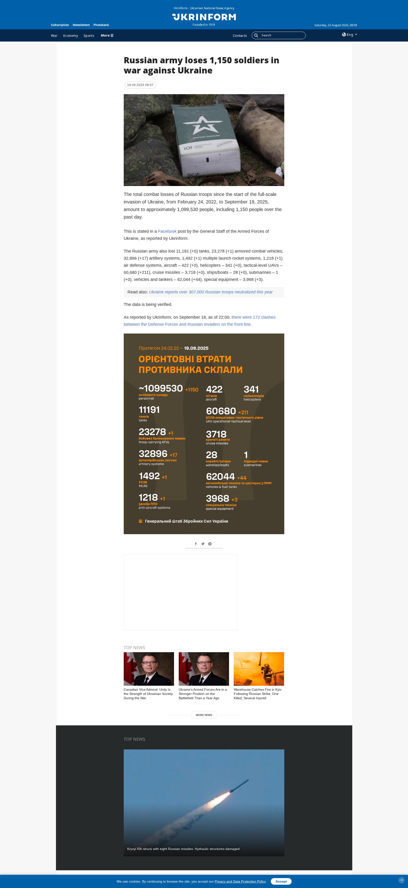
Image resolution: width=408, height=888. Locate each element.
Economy (70, 35)
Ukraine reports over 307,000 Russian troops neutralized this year (211, 292)
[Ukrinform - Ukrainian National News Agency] (204, 16)
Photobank (101, 25)
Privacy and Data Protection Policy (240, 881)
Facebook (167, 231)
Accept (281, 881)
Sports (89, 35)
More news (204, 715)
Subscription (60, 25)
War (54, 35)
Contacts (240, 35)
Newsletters (81, 25)
